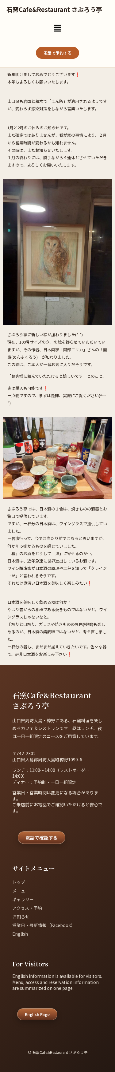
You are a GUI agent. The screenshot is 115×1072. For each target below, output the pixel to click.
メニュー (20, 891)
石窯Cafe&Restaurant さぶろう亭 (54, 9)
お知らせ (20, 916)
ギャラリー (23, 899)
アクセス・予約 (27, 908)
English (20, 934)
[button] (57, 28)
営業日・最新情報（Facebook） (43, 925)
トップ (18, 882)
